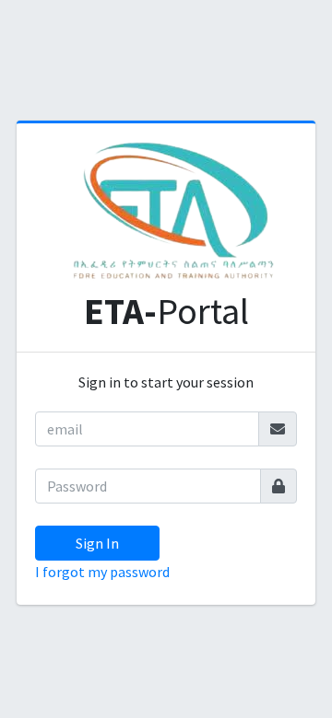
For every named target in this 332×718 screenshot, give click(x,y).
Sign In (97, 543)
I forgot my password (102, 571)
